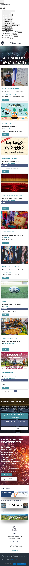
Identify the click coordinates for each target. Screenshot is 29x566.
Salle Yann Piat (7, 128)
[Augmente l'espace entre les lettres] (12, 38)
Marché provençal (9, 232)
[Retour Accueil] (14, 43)
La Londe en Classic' (9, 158)
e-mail (8, 474)
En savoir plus (14, 559)
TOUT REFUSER (21, 563)
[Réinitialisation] (1, 8)
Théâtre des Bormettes (9, 163)
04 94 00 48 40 (10, 479)
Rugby (4, 301)
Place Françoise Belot (8, 343)
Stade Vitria (6, 306)
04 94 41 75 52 (15, 428)
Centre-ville (6, 237)
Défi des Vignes (7, 373)
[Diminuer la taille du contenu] (19, 32)
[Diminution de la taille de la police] (14, 34)
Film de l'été (6, 123)
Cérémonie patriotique (10, 89)
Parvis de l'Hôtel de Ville (9, 94)
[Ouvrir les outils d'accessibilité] (2, 2)
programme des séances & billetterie (15, 416)
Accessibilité (14, 550)
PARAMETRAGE (7, 563)
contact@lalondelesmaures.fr (14, 536)
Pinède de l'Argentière (9, 378)
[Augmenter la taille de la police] (16, 34)
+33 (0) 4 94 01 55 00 (14, 538)
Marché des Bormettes (10, 338)
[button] (2, 43)
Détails (5, 99)
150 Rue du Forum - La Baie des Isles (15, 423)
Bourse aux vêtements (10, 266)
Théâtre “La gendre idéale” (12, 195)
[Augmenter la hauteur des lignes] (17, 36)
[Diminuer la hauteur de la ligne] (15, 36)
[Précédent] (2, 391)
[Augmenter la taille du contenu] (21, 32)
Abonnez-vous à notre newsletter (11, 500)
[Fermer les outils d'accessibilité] (4, 8)
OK (14, 563)
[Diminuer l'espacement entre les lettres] (10, 38)
